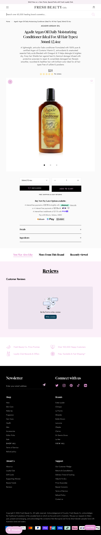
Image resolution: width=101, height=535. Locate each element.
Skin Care (9, 406)
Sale (7, 439)
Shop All (11, 443)
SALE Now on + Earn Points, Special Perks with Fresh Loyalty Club (50, 2)
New (8, 402)
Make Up (9, 411)
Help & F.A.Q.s (60, 479)
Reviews (50, 271)
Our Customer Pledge (63, 466)
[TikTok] (78, 385)
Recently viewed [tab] (79, 254)
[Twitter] (56, 385)
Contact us (59, 499)
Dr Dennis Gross (61, 435)
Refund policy (11, 451)
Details (22, 229)
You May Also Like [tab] (23, 254)
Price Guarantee (61, 483)
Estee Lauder (60, 402)
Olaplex (58, 427)
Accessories (10, 431)
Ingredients (24, 237)
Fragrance (10, 415)
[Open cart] (94, 7)
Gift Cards (10, 474)
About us (9, 466)
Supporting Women (13, 479)
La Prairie (58, 411)
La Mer (57, 439)
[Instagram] (64, 385)
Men (7, 427)
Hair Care (9, 419)
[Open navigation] (7, 7)
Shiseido (58, 415)
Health (8, 423)
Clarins (58, 431)
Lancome (58, 423)
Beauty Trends (11, 483)
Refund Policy (60, 495)
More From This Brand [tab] (51, 254)
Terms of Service (12, 447)
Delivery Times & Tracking (64, 474)
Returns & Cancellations (64, 470)
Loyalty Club (10, 470)
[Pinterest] (71, 385)
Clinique (58, 406)
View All (60, 443)
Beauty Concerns (61, 487)
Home (8, 21)
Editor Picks (10, 435)
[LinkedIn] (85, 385)
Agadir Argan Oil (50, 26)
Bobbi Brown (60, 419)
